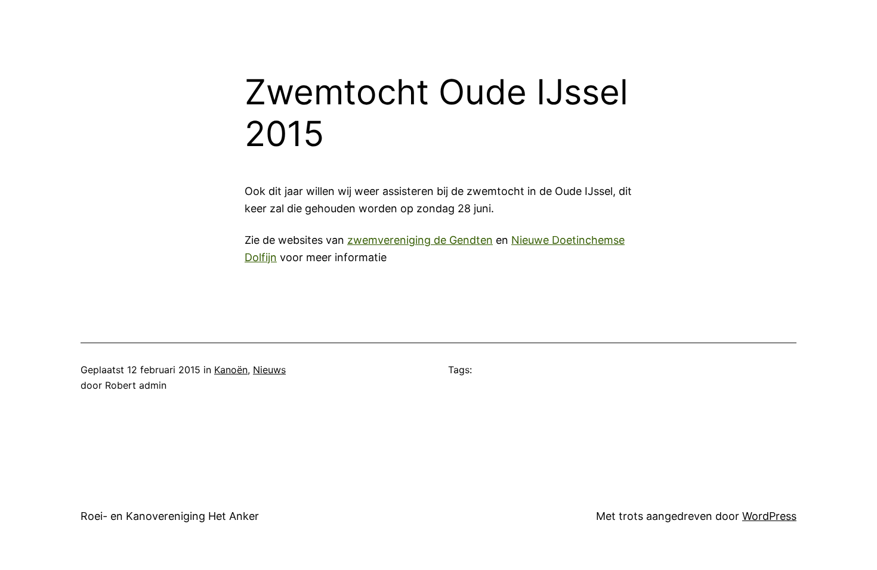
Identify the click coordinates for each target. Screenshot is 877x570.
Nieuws (269, 370)
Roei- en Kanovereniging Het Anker (170, 516)
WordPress (769, 516)
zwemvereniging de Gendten (420, 240)
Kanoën (231, 370)
